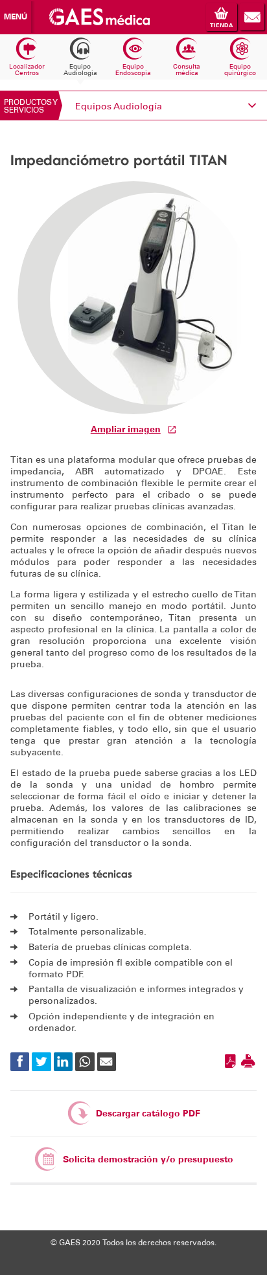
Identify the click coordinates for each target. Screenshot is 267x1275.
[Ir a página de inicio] (99, 16)
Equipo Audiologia (80, 70)
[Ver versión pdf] (230, 1062)
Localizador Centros (27, 70)
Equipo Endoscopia (133, 70)
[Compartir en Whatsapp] (84, 1061)
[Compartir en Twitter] (41, 1061)
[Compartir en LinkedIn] (63, 1061)
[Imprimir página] (248, 1062)
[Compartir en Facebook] (19, 1061)
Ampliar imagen (126, 429)
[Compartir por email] (106, 1061)
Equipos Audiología (118, 106)
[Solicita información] (252, 16)
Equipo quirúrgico (240, 70)
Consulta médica (186, 70)
